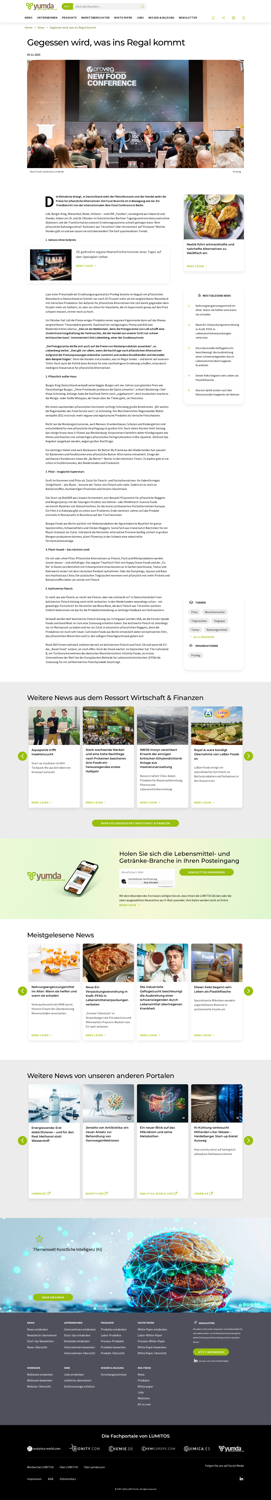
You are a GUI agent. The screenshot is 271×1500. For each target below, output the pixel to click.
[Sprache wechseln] (233, 18)
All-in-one (144, 1404)
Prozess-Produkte (112, 1341)
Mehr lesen (128, 905)
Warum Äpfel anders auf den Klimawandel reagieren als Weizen (217, 392)
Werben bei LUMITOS (40, 1467)
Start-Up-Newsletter (40, 1341)
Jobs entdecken (74, 1374)
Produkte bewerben (113, 1347)
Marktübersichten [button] (95, 17)
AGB (50, 1479)
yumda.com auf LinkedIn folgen (213, 1361)
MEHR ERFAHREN (53, 1297)
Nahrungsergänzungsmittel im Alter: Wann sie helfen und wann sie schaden (216, 310)
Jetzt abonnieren (211, 1352)
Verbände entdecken (77, 1341)
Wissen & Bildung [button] (161, 17)
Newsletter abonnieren (206, 872)
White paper (145, 1386)
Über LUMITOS (69, 1467)
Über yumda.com (94, 1467)
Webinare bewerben (39, 1380)
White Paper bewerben (152, 1347)
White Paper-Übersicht (152, 1353)
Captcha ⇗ (166, 886)
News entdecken (37, 1329)
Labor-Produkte (111, 1335)
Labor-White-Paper (150, 1335)
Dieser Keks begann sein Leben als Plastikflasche (217, 377)
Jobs (141, 1392)
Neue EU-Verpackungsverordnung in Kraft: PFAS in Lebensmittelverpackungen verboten (217, 331)
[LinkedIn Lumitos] (241, 1479)
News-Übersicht (37, 1347)
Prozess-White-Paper (151, 1341)
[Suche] (142, 7)
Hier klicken (151, 882)
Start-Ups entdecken (77, 1335)
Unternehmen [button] (47, 17)
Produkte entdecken (113, 1329)
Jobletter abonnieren (77, 1380)
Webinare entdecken (40, 1374)
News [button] (29, 17)
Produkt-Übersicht (113, 1353)
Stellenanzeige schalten (79, 1386)
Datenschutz (68, 1479)
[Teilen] (223, 18)
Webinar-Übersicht (39, 1386)
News (141, 1374)
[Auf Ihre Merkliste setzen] (213, 18)
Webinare (144, 1398)
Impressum (34, 1479)
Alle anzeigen (203, 637)
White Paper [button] (123, 17)
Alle (66, 6)
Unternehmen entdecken (80, 1329)
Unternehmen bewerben (79, 1347)
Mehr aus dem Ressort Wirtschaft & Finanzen (135, 823)
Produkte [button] (69, 17)
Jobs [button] (140, 17)
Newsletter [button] (188, 17)
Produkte (144, 1380)
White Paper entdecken (152, 1329)
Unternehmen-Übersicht (79, 1353)
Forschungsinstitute (114, 1374)
